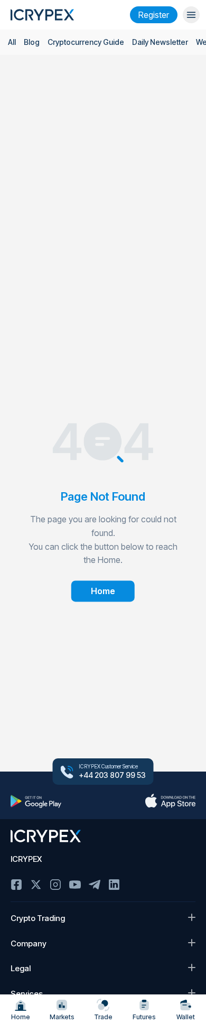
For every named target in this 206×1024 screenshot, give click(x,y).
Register (153, 15)
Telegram (94, 884)
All (12, 41)
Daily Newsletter (160, 41)
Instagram (55, 884)
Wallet (185, 1017)
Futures (144, 1017)
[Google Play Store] (36, 801)
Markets (62, 1017)
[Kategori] (191, 14)
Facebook (16, 884)
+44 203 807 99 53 (112, 775)
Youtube (75, 884)
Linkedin (114, 884)
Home (20, 1017)
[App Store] (170, 801)
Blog (32, 41)
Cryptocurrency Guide (86, 41)
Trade (103, 1017)
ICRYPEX (26, 859)
